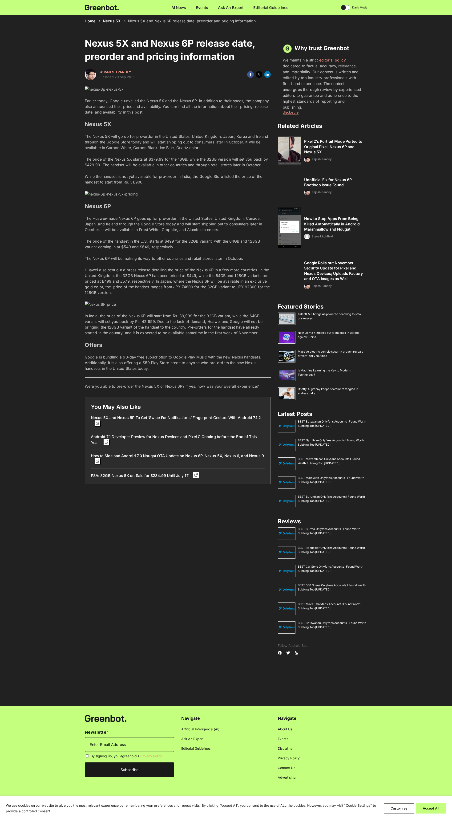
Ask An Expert (230, 7)
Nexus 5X (112, 21)
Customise (399, 808)
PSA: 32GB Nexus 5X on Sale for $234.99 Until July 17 (140, 475)
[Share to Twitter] (259, 74)
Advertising (287, 777)
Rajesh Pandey (117, 72)
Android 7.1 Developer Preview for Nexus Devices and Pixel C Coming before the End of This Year (174, 439)
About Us (285, 729)
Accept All (431, 808)
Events (202, 7)
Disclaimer (286, 748)
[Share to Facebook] (250, 74)
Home (90, 21)
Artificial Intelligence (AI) (200, 729)
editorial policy (332, 60)
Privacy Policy (151, 756)
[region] (226, 807)
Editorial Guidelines (270, 7)
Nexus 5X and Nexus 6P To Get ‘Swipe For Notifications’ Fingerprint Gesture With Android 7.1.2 (176, 417)
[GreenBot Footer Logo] (105, 718)
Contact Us (286, 768)
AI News (178, 7)
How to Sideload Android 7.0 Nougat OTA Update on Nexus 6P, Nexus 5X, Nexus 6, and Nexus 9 (177, 455)
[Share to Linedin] (267, 74)
